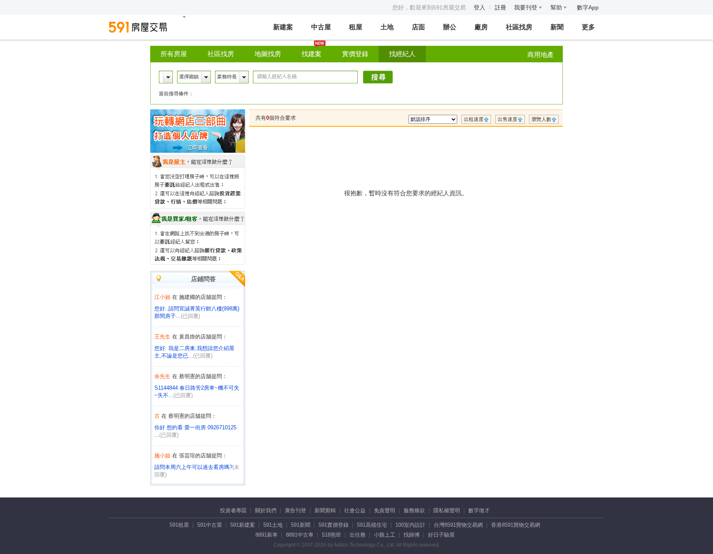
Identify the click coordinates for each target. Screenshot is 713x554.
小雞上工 (384, 535)
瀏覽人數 (541, 119)
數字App (588, 7)
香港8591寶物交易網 (515, 525)
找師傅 (412, 535)
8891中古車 (300, 535)
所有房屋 (174, 53)
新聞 (557, 27)
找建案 (311, 53)
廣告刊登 (295, 510)
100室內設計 (410, 525)
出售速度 (507, 119)
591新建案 (242, 525)
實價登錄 (355, 53)
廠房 (481, 27)
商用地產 (540, 54)
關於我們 (265, 510)
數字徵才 (479, 510)
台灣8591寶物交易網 (458, 525)
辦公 (449, 27)
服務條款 (414, 510)
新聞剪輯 (325, 510)
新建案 (283, 27)
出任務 (357, 535)
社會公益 (355, 510)
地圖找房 (268, 53)
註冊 (500, 7)
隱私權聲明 (446, 510)
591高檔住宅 (372, 525)
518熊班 (331, 535)
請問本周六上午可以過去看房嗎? (193, 467)
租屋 (355, 27)
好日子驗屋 (441, 535)
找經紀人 (402, 53)
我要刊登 (526, 7)
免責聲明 (384, 510)
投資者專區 (233, 510)
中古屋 (321, 27)
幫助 (557, 7)
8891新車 (266, 535)
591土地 (273, 525)
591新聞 (300, 525)
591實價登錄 (334, 525)
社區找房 (519, 27)
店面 (418, 27)
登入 (479, 7)
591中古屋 (209, 525)
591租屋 (179, 525)
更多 (588, 27)
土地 (387, 27)
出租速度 (474, 119)
